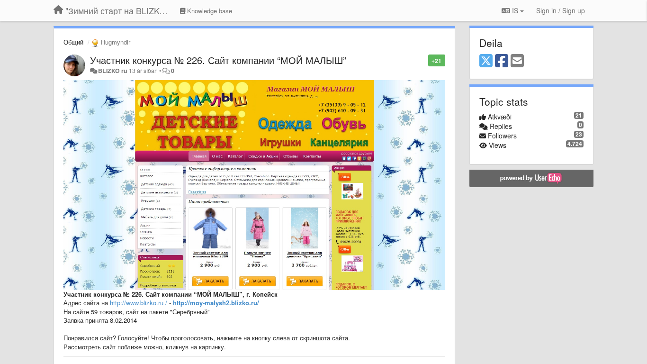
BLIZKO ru (113, 70)
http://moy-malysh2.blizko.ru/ (216, 302)
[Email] (517, 61)
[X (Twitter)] (486, 61)
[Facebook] (501, 61)
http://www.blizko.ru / (138, 302)
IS (515, 10)
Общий (73, 41)
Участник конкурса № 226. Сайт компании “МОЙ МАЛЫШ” (218, 60)
